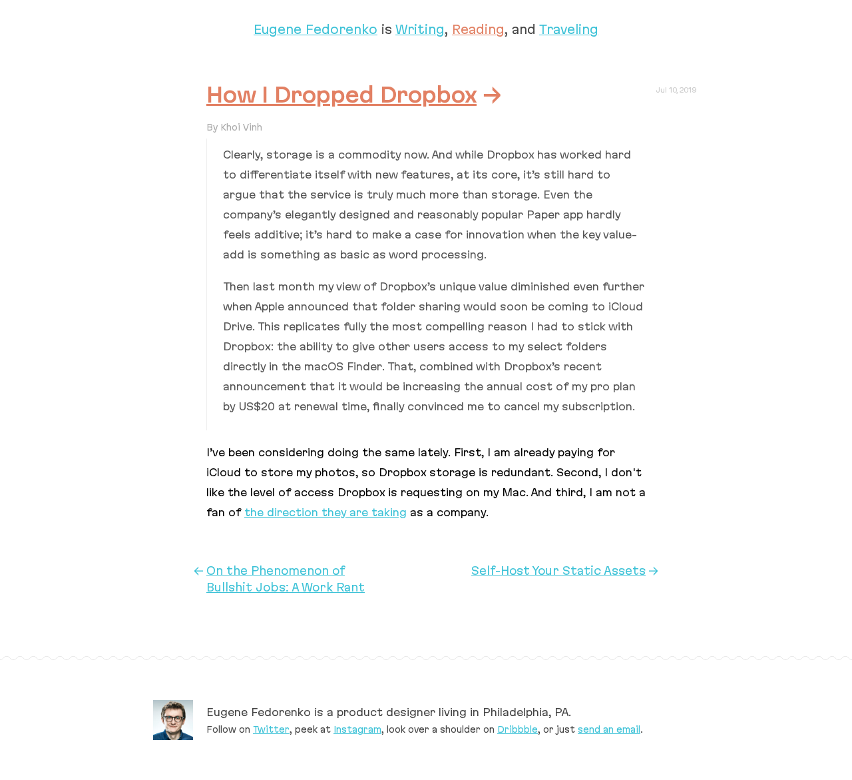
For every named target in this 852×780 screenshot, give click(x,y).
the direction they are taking (325, 512)
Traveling (568, 29)
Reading (478, 29)
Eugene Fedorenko (315, 29)
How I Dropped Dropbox (341, 95)
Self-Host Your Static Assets (558, 570)
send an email (609, 729)
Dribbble (517, 729)
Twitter (271, 729)
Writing (420, 29)
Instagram (357, 729)
